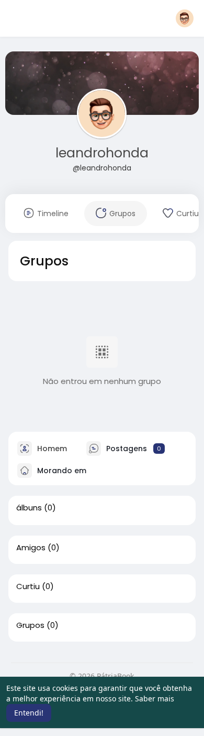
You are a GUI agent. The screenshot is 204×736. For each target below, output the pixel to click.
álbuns (29, 508)
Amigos (31, 547)
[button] (184, 18)
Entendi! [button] (28, 713)
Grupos (30, 625)
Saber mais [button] (154, 698)
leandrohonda (102, 153)
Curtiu (28, 586)
